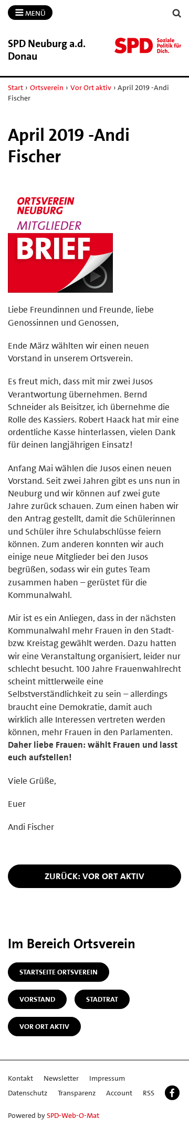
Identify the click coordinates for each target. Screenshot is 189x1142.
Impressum (107, 1078)
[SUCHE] (177, 13)
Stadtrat (102, 999)
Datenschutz (27, 1092)
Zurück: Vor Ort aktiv (94, 876)
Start (15, 87)
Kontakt (20, 1078)
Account (119, 1092)
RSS (148, 1092)
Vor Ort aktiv (90, 87)
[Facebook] (172, 1092)
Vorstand (37, 999)
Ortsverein (47, 87)
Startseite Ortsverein (58, 972)
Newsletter (61, 1078)
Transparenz (77, 1092)
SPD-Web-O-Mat (73, 1115)
